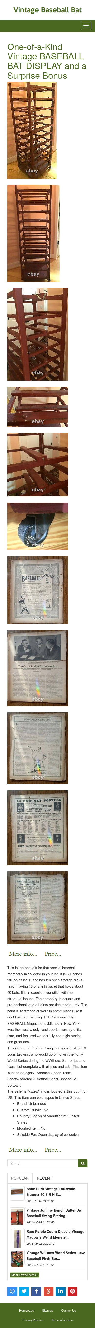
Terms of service (62, 1320)
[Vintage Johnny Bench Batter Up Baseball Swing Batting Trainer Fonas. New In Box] (17, 1214)
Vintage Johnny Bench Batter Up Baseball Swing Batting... (54, 1213)
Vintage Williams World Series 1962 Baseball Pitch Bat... (56, 1255)
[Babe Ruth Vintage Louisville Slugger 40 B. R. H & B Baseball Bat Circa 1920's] (17, 1193)
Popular (20, 1177)
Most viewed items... (24, 1275)
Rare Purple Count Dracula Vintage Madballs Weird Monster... (55, 1234)
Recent (44, 1177)
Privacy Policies (32, 1320)
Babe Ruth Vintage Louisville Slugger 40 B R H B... (51, 1191)
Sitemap (47, 1310)
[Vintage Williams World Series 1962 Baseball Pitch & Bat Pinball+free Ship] (17, 1257)
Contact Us (68, 1310)
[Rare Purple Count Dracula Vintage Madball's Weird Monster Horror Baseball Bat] (17, 1236)
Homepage (26, 1310)
